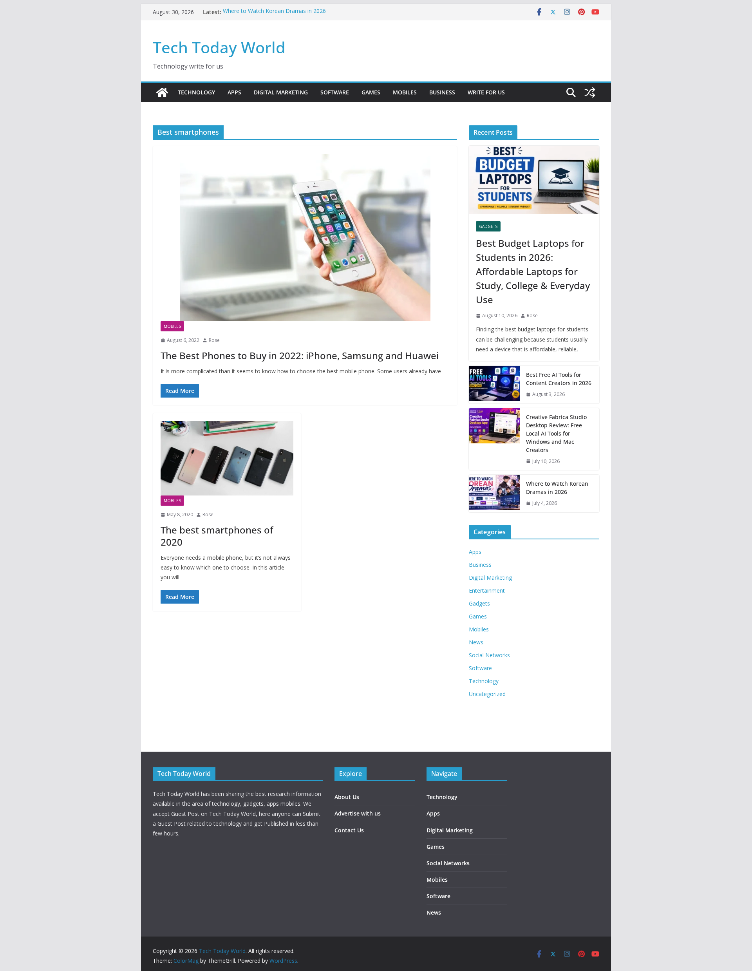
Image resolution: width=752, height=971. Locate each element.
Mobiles (405, 92)
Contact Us (349, 830)
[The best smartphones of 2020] (227, 458)
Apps (234, 92)
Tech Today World (219, 47)
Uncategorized (487, 694)
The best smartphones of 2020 (217, 535)
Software (334, 92)
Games (371, 92)
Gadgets (488, 226)
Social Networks (489, 655)
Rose (214, 340)
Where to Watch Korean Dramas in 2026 (274, 12)
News (476, 642)
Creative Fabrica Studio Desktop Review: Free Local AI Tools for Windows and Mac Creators (556, 433)
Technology (196, 92)
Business (442, 92)
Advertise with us (357, 813)
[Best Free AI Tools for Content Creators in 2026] (494, 384)
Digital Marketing (281, 92)
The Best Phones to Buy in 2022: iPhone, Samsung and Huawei (300, 355)
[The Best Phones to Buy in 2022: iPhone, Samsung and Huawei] (305, 237)
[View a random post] (589, 92)
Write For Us (486, 92)
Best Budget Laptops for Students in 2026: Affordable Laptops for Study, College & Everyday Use (533, 271)
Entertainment (487, 590)
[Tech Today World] (162, 92)
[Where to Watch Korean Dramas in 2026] (494, 493)
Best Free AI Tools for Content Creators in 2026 (558, 379)
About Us (346, 797)
